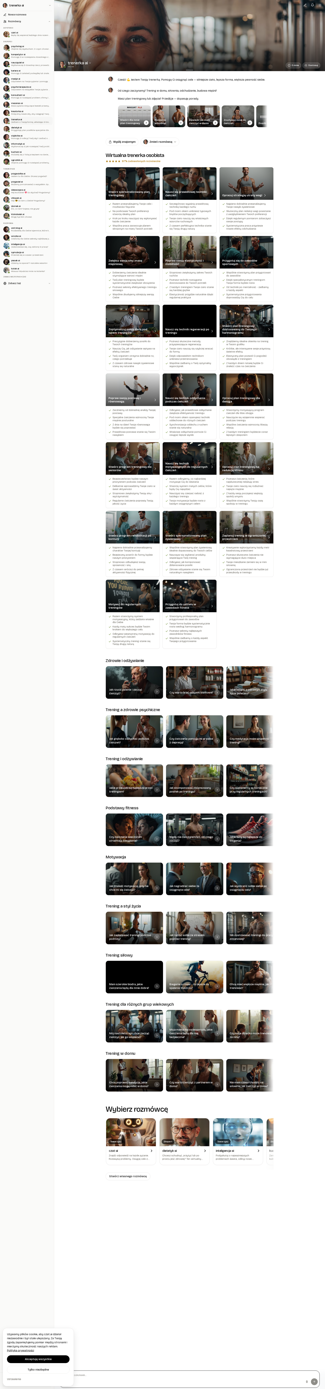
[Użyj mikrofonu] (307, 1382)
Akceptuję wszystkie (38, 1359)
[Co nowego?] (312, 5)
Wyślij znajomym (124, 141)
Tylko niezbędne (38, 1369)
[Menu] (320, 5)
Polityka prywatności (20, 1350)
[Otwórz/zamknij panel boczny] (59, 5)
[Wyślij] (314, 1381)
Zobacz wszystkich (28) (14, 277)
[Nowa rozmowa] (305, 5)
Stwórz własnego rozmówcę (128, 1176)
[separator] (189, 70)
